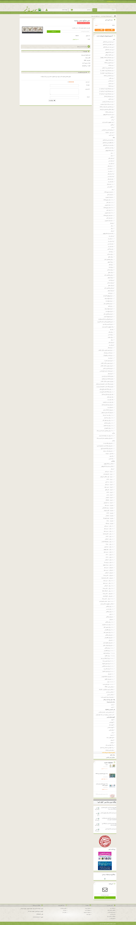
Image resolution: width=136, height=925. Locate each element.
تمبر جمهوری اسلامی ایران (108, 122)
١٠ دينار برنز (111, 171)
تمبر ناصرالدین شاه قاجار (108, 42)
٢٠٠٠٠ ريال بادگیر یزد (108, 669)
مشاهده (108, 30)
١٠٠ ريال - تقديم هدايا (108, 534)
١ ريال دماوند (111, 337)
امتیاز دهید (87, 82)
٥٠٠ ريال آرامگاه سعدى (108, 410)
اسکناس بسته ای (110, 692)
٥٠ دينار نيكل (111, 179)
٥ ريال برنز (111, 345)
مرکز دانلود (112, 755)
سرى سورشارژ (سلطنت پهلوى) (107, 57)
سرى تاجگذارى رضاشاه (109, 76)
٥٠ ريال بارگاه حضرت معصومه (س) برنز (105, 387)
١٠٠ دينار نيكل (110, 184)
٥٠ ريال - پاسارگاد (110, 523)
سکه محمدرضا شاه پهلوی (108, 233)
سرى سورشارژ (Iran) (109, 96)
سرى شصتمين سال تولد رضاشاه (107, 107)
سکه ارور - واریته (110, 453)
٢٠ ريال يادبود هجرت (109, 361)
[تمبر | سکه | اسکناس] (32, 10)
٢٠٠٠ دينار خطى (110, 210)
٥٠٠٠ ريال (111, 640)
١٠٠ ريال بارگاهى (110, 606)
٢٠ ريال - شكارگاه (110, 500)
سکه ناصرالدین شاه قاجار (108, 140)
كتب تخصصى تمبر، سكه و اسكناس (106, 712)
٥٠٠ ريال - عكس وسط (109, 575)
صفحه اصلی (111, 4)
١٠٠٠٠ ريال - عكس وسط (108, 599)
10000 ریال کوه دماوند (109, 653)
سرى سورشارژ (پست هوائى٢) (107, 73)
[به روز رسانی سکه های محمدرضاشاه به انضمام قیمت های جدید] (96, 819)
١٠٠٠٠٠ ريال (110, 682)
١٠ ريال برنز (111, 358)
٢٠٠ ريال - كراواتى (109, 560)
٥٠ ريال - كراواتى (110, 516)
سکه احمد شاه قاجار (109, 148)
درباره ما (25, 4)
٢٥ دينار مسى (111, 176)
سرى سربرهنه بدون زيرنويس (107, 104)
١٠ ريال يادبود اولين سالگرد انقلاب (106, 350)
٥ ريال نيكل (111, 342)
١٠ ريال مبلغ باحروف (109, 298)
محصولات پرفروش (87, 912)
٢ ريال (112, 228)
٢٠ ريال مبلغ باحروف (109, 309)
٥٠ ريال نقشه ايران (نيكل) (108, 379)
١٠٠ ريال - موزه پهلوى (109, 549)
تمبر (94, 4)
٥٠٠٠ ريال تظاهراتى (109, 638)
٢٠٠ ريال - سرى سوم (109, 552)
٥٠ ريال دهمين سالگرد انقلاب (107, 381)
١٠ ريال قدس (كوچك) (109, 355)
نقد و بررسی (87, 89)
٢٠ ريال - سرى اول (109, 484)
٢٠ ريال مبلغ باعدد (109, 311)
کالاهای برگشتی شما (111, 910)
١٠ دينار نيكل (111, 166)
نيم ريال (112, 223)
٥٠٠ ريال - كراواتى (109, 573)
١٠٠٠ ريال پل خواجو (109, 423)
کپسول (112, 740)
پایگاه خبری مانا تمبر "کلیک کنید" (106, 802)
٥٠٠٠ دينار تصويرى (109, 220)
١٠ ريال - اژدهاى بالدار (108, 474)
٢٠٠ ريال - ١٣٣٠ (109, 555)
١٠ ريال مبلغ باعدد (109, 301)
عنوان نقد (87, 85)
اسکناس (85, 4)
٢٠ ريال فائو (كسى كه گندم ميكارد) (106, 319)
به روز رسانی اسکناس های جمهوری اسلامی (108, 813)
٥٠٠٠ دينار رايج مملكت (108, 215)
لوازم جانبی (111, 730)
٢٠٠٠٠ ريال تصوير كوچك (108, 663)
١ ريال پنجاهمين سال (109, 259)
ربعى (113, 189)
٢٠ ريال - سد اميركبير (109, 503)
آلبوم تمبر (111, 722)
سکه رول (112, 456)
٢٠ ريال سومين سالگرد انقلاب (107, 366)
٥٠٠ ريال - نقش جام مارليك (107, 578)
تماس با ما (112, 7)
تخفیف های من (112, 918)
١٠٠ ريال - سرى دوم (109, 529)
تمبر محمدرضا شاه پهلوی (108, 114)
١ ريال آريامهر (111, 262)
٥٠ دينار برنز (111, 182)
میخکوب (112, 743)
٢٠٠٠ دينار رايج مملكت (108, 208)
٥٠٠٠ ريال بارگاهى (109, 635)
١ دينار (112, 153)
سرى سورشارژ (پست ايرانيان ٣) (106, 94)
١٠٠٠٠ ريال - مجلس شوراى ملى (106, 601)
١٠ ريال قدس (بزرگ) (109, 353)
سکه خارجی (111, 459)
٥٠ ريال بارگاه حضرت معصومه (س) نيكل (105, 384)
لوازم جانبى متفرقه (110, 750)
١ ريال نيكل (111, 332)
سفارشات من (112, 908)
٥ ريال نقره (111, 280)
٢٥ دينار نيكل (111, 174)
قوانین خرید (32, 4)
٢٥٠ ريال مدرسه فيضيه (108, 402)
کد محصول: (88, 35)
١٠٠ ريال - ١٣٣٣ (109, 536)
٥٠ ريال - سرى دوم (109, 505)
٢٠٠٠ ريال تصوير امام (109, 632)
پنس (113, 732)
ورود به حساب (64, 9)
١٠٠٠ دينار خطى (110, 202)
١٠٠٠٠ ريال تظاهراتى (109, 650)
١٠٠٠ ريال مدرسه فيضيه (108, 625)
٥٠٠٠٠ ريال (111, 674)
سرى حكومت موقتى (109, 55)
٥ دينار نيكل (111, 158)
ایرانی (112, 705)
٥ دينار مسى (111, 161)
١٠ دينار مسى (111, 169)
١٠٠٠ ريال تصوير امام (109, 627)
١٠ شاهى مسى (110, 187)
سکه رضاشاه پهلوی (110, 150)
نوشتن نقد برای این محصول (82, 46)
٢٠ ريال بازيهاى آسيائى (109, 316)
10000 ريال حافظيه (110, 656)
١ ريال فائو (111, 265)
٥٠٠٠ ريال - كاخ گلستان (108, 596)
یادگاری (112, 117)
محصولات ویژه (88, 908)
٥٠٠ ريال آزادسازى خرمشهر (107, 412)
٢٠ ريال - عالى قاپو (109, 490)
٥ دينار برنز (111, 163)
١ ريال (112, 226)
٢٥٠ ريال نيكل (110, 397)
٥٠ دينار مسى (111, 244)
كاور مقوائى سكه (110, 738)
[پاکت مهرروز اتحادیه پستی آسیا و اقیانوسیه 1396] (112, 780)
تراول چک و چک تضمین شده (107, 697)
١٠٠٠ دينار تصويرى (109, 205)
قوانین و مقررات (63, 908)
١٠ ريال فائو (111, 306)
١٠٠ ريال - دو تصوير (109, 547)
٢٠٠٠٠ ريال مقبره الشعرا (108, 671)
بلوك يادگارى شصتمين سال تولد (107, 109)
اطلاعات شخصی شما (111, 916)
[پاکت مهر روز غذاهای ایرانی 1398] (112, 790)
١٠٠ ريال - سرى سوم (109, 531)
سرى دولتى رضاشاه (109, 112)
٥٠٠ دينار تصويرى (110, 197)
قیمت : (88, 39)
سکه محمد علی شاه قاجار (108, 145)
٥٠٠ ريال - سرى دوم (109, 567)
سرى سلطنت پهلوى (109, 60)
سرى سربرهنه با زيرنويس (108, 102)
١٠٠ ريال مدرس (110, 609)
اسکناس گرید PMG (109, 687)
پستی (112, 120)
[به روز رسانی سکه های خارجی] (96, 830)
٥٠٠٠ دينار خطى (110, 218)
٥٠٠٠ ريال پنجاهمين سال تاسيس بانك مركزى (106, 439)
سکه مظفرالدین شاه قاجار (108, 143)
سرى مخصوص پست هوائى (108, 68)
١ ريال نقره (111, 252)
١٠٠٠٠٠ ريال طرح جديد (108, 684)
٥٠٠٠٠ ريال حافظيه (109, 679)
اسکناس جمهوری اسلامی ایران (107, 604)
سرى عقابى (111, 78)
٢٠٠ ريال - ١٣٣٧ (109, 557)
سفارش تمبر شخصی (110, 757)
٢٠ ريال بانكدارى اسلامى (108, 368)
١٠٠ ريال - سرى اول (109, 526)
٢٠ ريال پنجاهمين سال (109, 314)
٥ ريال (112, 231)
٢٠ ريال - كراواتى (110, 497)
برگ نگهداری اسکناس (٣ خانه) (107, 748)
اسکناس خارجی (110, 695)
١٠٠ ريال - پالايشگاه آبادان (108, 542)
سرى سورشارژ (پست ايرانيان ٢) (106, 91)
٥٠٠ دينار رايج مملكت (109, 192)
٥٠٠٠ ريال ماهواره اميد (108, 643)
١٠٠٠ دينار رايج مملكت (108, 200)
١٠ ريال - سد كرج (110, 482)
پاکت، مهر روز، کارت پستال (75, 4)
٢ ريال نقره (111, 267)
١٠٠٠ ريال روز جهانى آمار (108, 420)
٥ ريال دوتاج (111, 285)
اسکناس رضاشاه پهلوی (109, 464)
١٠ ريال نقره (111, 293)
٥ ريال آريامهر (111, 291)
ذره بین (112, 735)
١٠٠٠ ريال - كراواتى (109, 586)
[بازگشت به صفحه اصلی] (114, 16)
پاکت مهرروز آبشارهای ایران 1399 (101, 767)
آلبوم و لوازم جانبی (41, 4)
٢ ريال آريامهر (111, 278)
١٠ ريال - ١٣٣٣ (110, 479)
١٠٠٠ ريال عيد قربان (109, 418)
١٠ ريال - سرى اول (109, 471)
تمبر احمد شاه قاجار (109, 50)
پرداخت (98, 30)
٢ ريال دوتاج (111, 272)
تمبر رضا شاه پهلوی (109, 52)
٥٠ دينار (112, 329)
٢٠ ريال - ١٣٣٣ (110, 492)
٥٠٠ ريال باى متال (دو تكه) (108, 405)
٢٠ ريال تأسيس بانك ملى (108, 324)
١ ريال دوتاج (111, 257)
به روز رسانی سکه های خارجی (110, 829)
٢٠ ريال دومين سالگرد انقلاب (107, 363)
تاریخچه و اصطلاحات (102, 4)
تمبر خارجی (111, 135)
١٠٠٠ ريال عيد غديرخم (108, 415)
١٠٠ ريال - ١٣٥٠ (109, 544)
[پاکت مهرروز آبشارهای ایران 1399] (112, 769)
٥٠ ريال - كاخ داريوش (109, 510)
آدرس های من (112, 914)
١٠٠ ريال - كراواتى (109, 539)
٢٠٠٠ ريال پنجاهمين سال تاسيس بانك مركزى (106, 432)
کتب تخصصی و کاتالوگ (52, 4)
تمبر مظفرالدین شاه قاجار (108, 44)
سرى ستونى (111, 99)
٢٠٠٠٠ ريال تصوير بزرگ (108, 661)
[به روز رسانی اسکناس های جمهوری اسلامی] (96, 814)
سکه (90, 4)
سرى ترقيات (111, 86)
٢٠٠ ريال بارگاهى (110, 612)
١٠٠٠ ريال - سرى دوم (108, 580)
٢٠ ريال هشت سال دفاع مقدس (107, 371)
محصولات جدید (108, 762)
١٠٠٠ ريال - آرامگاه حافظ (108, 591)
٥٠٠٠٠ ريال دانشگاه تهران (108, 676)
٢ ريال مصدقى (110, 270)
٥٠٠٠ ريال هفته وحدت (108, 443)
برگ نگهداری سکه (110, 745)
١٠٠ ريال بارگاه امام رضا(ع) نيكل (107, 389)
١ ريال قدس (111, 335)
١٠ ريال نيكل (111, 348)
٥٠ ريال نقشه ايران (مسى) (108, 376)
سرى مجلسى (111, 81)
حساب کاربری (110, 905)
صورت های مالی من (111, 912)
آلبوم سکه (111, 725)
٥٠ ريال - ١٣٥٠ (110, 521)
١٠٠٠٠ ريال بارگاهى (109, 648)
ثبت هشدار (54, 31)
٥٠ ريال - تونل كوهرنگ (108, 518)
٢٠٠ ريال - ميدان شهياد (108, 565)
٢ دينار (112, 156)
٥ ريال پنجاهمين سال (109, 288)
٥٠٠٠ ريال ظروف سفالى (108, 645)
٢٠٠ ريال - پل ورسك (109, 562)
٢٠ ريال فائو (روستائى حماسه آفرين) (106, 322)
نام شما (88, 97)
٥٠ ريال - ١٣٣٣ (110, 513)
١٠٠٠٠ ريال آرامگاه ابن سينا (107, 658)
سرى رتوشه (111, 65)
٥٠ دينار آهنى (111, 249)
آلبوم (112, 720)
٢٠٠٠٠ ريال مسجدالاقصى (108, 666)
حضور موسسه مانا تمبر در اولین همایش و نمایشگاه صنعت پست (93, 1)
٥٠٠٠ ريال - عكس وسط (108, 593)
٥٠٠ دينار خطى (110, 195)
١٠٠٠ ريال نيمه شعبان (109, 425)
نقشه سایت (88, 914)
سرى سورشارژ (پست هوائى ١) (107, 70)
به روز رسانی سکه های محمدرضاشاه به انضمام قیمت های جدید (109, 819)
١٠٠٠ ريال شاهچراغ (109, 428)
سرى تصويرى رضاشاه (109, 63)
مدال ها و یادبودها (64, 4)
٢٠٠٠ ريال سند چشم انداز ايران (106, 436)
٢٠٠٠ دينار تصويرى (109, 213)
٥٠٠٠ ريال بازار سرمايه (108, 451)
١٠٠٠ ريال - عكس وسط (108, 588)
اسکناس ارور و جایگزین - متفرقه (106, 689)
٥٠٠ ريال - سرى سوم (109, 570)
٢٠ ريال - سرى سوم (109, 487)
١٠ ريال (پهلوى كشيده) (108, 296)
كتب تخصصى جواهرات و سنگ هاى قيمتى (105, 715)
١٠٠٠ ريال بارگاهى (109, 622)
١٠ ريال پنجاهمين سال (109, 304)
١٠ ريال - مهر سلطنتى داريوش (107, 477)
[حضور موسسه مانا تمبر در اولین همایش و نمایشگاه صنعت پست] (96, 809)
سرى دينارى (111, 83)
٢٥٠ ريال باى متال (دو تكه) (108, 394)
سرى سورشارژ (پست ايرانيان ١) (106, 89)
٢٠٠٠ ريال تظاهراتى (109, 630)
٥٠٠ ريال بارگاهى (110, 617)
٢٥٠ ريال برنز (110, 399)
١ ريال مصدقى (110, 254)
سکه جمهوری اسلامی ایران (108, 327)
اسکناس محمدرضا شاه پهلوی (107, 466)
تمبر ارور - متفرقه (110, 132)
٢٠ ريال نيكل (111, 374)
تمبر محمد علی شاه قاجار (108, 47)
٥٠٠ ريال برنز (110, 407)
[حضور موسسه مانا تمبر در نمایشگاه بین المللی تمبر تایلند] (96, 825)
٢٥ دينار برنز (111, 241)
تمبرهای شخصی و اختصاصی (108, 130)
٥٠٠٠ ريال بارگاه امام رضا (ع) (107, 448)
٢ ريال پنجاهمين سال (109, 275)
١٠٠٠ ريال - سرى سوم (108, 583)
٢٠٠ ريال (111, 614)
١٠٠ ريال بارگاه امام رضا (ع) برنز (107, 392)
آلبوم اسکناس (110, 727)
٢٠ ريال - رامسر (110, 495)
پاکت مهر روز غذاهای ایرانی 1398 (102, 787)
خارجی (112, 707)
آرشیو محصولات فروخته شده (108, 752)
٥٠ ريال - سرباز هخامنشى (108, 508)
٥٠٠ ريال (111, 619)
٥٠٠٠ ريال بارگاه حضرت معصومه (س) (105, 446)
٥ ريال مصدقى (110, 283)
